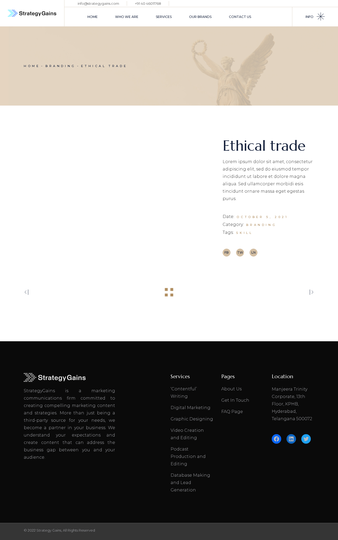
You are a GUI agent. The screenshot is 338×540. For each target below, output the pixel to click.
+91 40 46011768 (148, 3)
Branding (261, 225)
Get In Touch (235, 400)
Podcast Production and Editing (188, 456)
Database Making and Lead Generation (190, 482)
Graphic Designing (192, 418)
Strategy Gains (48, 530)
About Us (231, 388)
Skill (244, 233)
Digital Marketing (190, 407)
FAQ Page (232, 411)
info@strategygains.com (98, 3)
